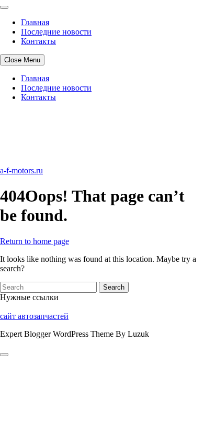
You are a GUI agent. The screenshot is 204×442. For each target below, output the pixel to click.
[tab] (4, 354)
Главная (35, 22)
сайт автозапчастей (34, 316)
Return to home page (34, 241)
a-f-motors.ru (21, 170)
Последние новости (56, 31)
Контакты (38, 41)
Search (113, 287)
